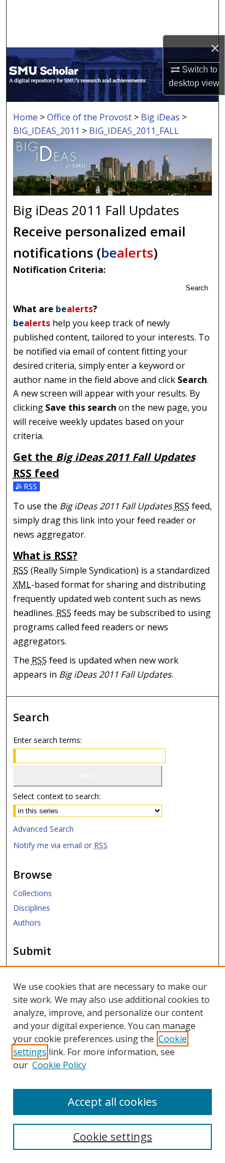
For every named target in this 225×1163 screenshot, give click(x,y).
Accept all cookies (112, 1101)
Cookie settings (112, 1136)
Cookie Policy (59, 1065)
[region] (112, 1064)
